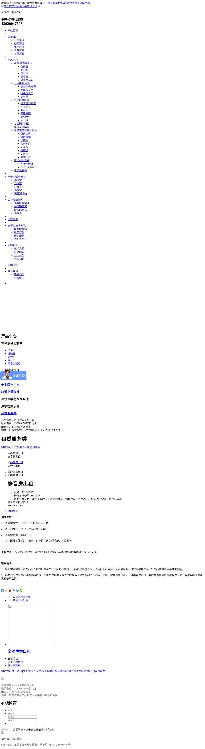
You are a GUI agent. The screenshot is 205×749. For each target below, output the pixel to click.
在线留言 (19, 277)
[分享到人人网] (17, 590)
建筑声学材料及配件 (25, 130)
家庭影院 (25, 113)
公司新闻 (19, 255)
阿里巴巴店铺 (15, 662)
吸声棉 (24, 150)
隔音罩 (24, 96)
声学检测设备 (21, 160)
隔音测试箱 (26, 80)
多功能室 (25, 106)
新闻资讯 (13, 245)
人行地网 (25, 143)
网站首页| (64, 2)
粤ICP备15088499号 (60, 744)
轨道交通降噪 (21, 127)
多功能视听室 (21, 100)
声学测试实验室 (23, 63)
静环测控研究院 (17, 225)
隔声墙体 (25, 137)
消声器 (24, 140)
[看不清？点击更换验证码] (28, 729)
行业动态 (19, 258)
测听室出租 (21, 600)
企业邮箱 (53, 2)
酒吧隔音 (25, 120)
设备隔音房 (26, 93)
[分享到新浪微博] (10, 590)
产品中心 (13, 59)
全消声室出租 (23, 597)
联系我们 (13, 271)
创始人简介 (20, 239)
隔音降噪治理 (28, 86)
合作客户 (100, 671)
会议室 (24, 110)
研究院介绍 (20, 229)
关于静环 (13, 36)
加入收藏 (85, 2)
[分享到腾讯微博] (13, 590)
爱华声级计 (26, 163)
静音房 (24, 73)
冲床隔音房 (26, 90)
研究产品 (19, 232)
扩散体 (24, 153)
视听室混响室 (28, 103)
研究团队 (19, 235)
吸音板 (24, 147)
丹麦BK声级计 (28, 167)
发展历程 (19, 53)
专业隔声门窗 (21, 123)
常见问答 (19, 252)
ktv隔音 (24, 116)
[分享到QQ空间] (6, 590)
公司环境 (19, 43)
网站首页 (13, 30)
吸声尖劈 (25, 133)
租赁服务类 (20, 170)
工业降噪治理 (21, 83)
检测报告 (19, 50)
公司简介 (19, 40)
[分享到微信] (21, 590)
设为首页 (75, 2)
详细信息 (13, 511)
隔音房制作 (14, 665)
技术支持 (19, 248)
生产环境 (19, 47)
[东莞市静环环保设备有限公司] (19, 6)
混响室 (24, 70)
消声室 (24, 66)
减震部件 (25, 157)
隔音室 (24, 76)
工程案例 (13, 219)
